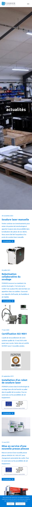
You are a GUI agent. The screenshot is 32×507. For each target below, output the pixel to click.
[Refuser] (30, 501)
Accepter (10, 503)
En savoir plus (20, 503)
